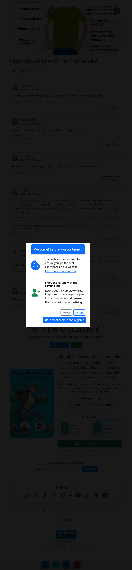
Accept (79, 312)
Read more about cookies (60, 271)
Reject (66, 312)
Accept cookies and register (66, 320)
